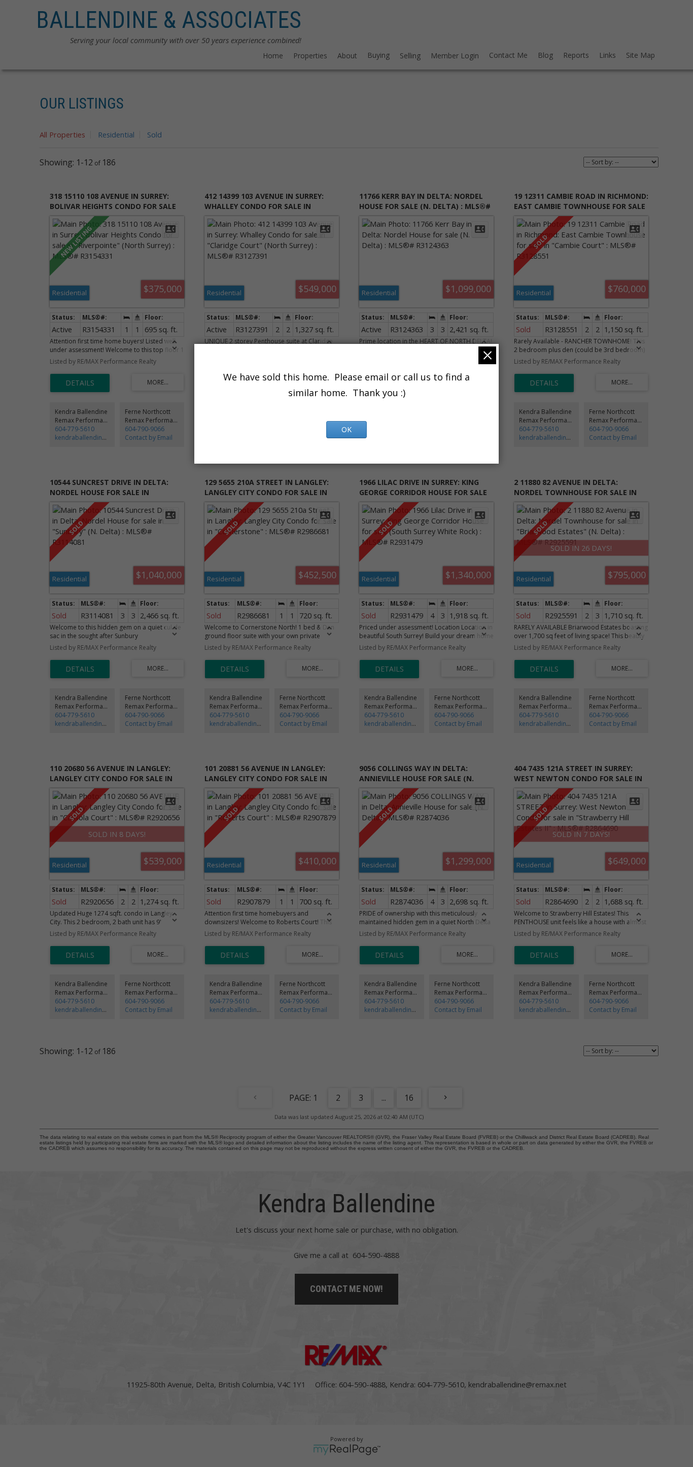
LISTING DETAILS (80, 383)
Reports (576, 55)
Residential (116, 134)
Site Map (640, 55)
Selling (410, 55)
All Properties (62, 134)
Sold (154, 134)
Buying (378, 55)
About (347, 55)
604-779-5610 (74, 429)
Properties (310, 55)
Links (607, 55)
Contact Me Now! (346, 1288)
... (384, 1097)
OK (346, 429)
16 (408, 1097)
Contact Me (508, 55)
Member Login (455, 55)
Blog (545, 55)
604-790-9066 (144, 429)
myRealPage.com (347, 1450)
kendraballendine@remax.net (97, 437)
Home (273, 55)
